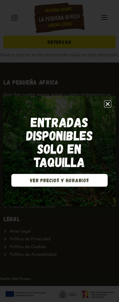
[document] (59, 151)
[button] (107, 104)
